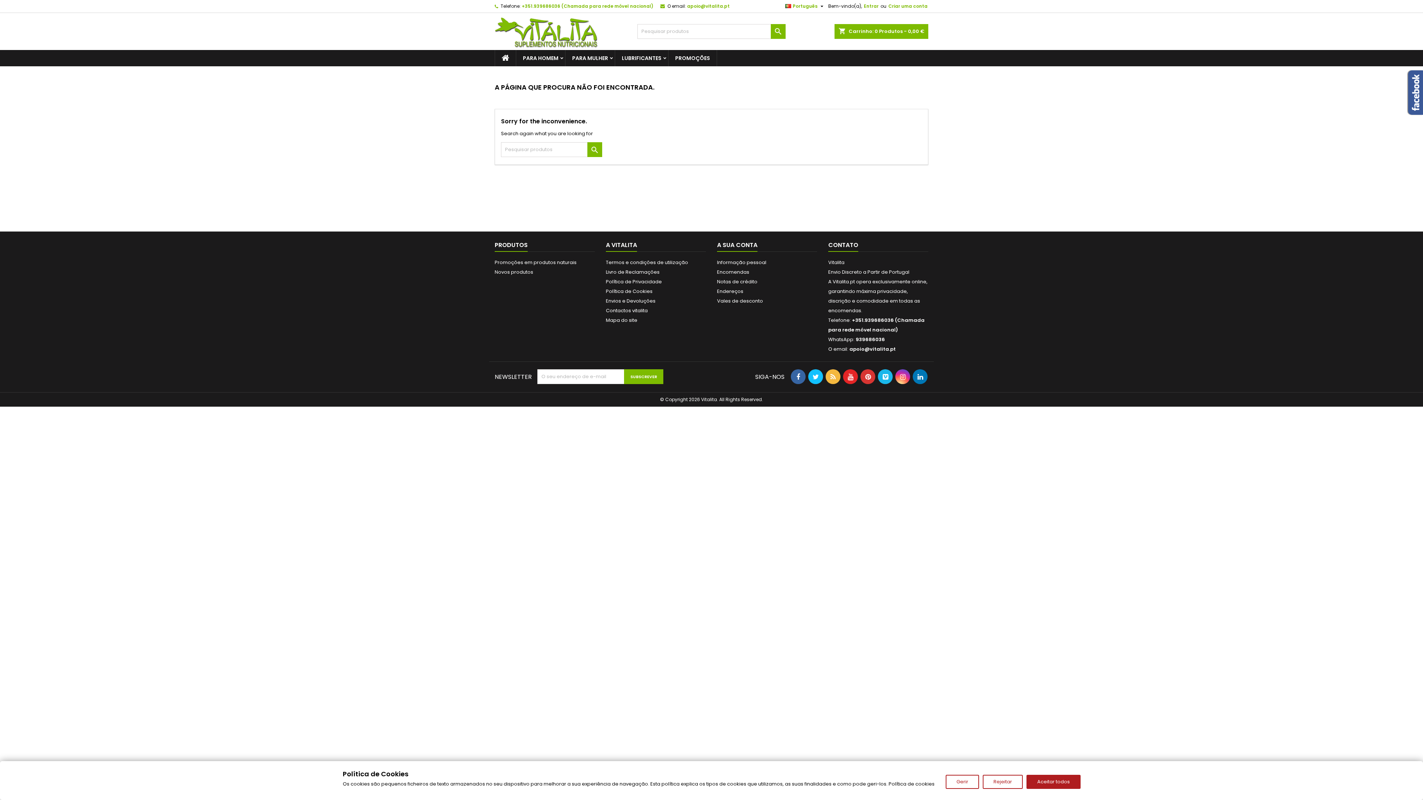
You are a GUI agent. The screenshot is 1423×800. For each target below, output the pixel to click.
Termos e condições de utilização (647, 262)
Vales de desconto (740, 300)
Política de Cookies (629, 291)
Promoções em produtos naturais (536, 262)
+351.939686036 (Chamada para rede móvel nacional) (587, 6)
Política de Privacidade (634, 281)
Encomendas (733, 272)
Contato (843, 245)
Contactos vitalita (627, 310)
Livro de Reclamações (633, 272)
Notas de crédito (737, 281)
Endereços (730, 291)
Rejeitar (1003, 781)
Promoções (692, 58)
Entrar (871, 6)
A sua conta (737, 245)
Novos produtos (514, 272)
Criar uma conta (908, 6)
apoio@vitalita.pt (708, 6)
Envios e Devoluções (631, 300)
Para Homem (540, 58)
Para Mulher (590, 58)
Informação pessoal (741, 262)
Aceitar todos (1053, 781)
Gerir (962, 781)
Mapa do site (621, 320)
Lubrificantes (641, 58)
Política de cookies (912, 783)
